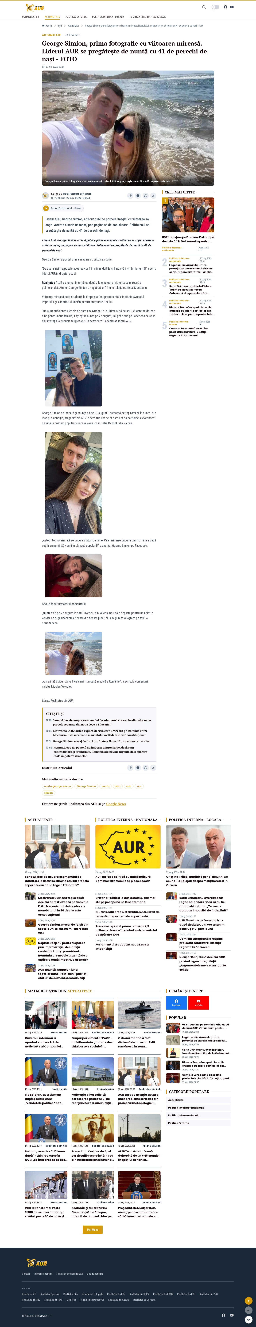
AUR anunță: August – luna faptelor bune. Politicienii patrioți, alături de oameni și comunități (63, 974)
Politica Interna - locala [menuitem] (108, 16)
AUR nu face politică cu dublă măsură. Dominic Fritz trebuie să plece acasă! (123, 879)
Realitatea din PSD (186, 1294)
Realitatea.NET (29, 1294)
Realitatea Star (70, 1294)
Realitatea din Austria (118, 1299)
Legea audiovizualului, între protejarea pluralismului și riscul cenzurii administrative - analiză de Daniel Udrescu (191, 270)
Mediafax (71, 1299)
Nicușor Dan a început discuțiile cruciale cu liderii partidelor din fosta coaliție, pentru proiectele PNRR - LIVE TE (190, 313)
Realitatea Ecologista (92, 1294)
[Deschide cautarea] (203, 6)
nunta (105, 786)
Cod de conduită (95, 1273)
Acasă (48, 25)
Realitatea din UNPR (139, 1294)
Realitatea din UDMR (163, 1294)
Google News (116, 804)
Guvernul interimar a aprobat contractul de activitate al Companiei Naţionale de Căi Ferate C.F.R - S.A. (43, 1046)
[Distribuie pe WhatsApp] (145, 196)
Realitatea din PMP (53, 1299)
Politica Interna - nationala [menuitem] (148, 16)
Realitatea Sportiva (50, 1294)
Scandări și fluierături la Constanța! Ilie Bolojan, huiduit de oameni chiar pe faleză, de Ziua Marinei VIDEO (91, 1216)
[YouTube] (232, 7)
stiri (117, 786)
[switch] (215, 7)
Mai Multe (92, 1229)
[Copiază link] (130, 196)
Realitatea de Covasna (144, 1299)
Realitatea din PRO (209, 1294)
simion (48, 793)
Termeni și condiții (43, 1273)
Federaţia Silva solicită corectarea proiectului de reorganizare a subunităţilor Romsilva (93, 1101)
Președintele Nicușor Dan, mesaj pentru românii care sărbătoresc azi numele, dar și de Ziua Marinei (139, 1214)
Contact (26, 1273)
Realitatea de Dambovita (92, 1299)
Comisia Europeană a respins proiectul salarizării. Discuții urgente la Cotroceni (188, 332)
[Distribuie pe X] (153, 196)
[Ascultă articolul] (249, 1301)
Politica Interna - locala (179, 323)
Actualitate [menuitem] (52, 16)
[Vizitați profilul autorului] (45, 195)
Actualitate (73, 25)
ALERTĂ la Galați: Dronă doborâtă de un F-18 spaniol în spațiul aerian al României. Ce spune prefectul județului (139, 1159)
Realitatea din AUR (77, 194)
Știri (60, 25)
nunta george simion (57, 786)
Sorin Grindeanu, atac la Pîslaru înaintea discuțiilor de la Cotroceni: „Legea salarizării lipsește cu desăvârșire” (190, 291)
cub (128, 786)
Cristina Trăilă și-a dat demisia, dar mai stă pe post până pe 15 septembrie (125, 900)
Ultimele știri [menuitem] (30, 16)
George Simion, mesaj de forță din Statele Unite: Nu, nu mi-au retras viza (101, 741)
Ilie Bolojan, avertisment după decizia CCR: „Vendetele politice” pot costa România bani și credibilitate (43, 1103)
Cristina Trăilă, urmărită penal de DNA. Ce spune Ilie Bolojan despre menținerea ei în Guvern (197, 881)
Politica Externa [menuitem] (76, 16)
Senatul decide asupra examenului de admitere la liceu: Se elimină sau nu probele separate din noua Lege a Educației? (102, 722)
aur (139, 786)
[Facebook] (225, 7)
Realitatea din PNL (31, 1299)
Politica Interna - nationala (172, 249)
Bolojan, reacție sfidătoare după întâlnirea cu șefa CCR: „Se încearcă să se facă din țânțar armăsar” (46, 1157)
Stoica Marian (59, 1032)
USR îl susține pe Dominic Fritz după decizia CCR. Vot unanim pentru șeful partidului (188, 241)
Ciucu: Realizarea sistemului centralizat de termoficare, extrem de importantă (127, 914)
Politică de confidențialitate (69, 1273)
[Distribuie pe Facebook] (138, 196)
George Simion (86, 786)
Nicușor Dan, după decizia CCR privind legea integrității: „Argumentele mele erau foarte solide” (202, 963)
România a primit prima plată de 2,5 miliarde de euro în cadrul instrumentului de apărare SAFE (126, 930)
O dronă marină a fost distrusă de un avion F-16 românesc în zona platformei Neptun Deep (136, 1044)
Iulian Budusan (152, 1145)
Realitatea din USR (116, 1294)
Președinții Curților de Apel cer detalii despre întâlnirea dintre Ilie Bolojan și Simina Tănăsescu (92, 1157)
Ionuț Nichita (59, 1089)
